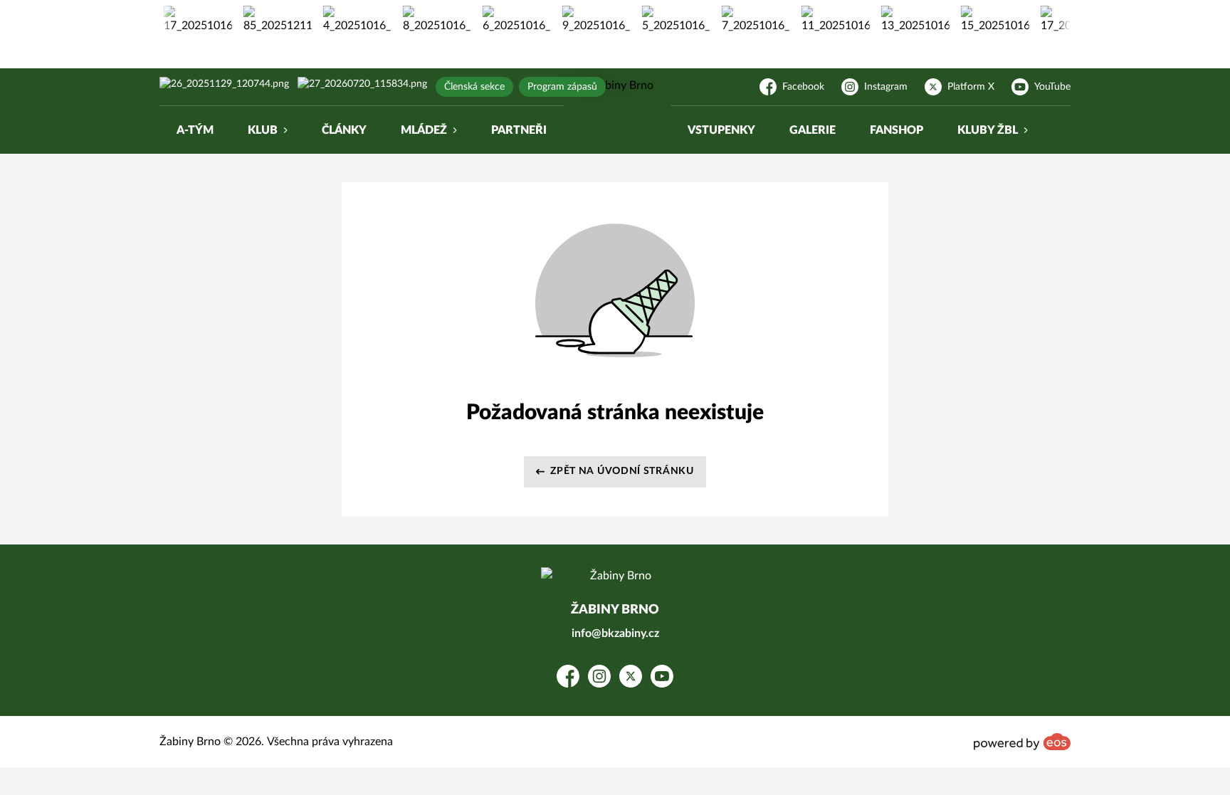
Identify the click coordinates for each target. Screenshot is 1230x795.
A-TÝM (195, 130)
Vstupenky (721, 130)
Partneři (519, 130)
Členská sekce (474, 87)
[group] (191, 20)
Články (344, 130)
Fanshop (896, 130)
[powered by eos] (1022, 741)
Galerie (812, 130)
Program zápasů (562, 87)
